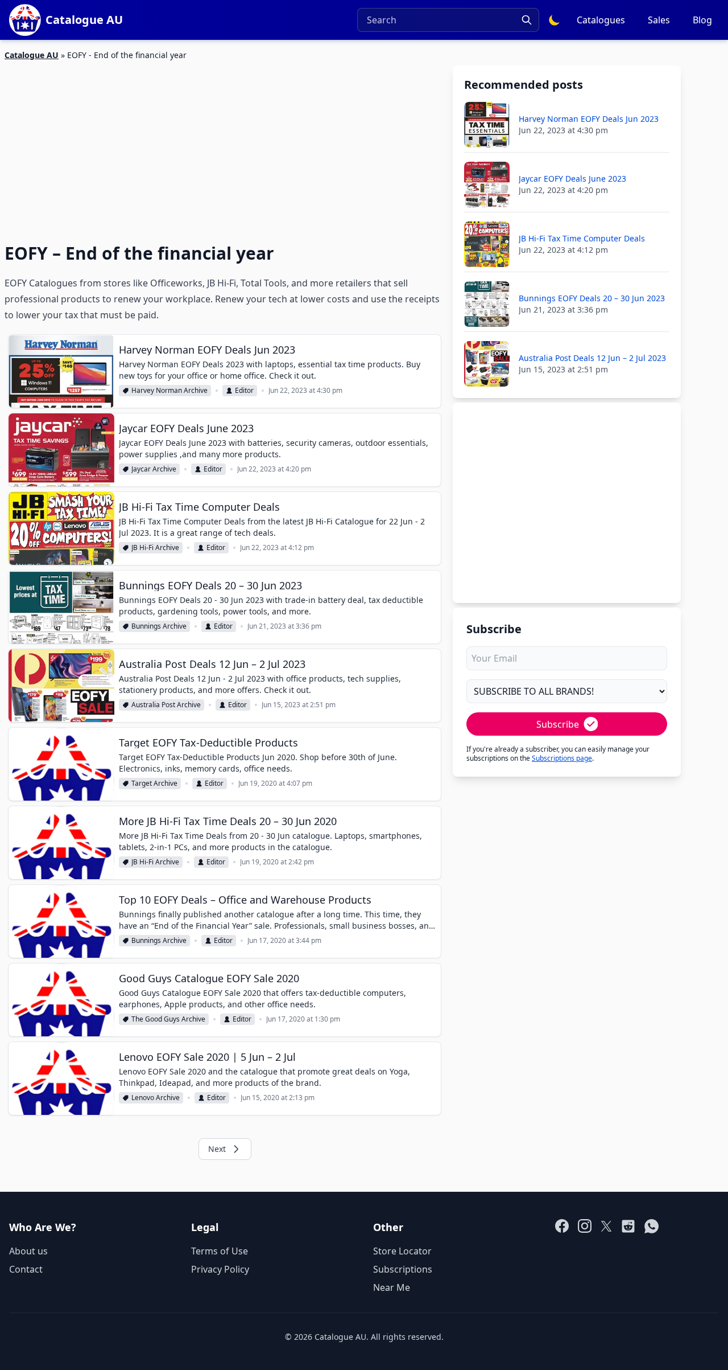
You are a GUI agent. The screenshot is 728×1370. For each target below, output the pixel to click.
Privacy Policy (220, 1269)
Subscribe (557, 724)
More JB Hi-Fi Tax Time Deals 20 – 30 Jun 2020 (228, 821)
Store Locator (402, 1251)
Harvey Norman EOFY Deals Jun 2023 (207, 349)
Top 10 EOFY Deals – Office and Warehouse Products (245, 900)
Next (217, 1148)
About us (28, 1251)
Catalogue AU (32, 55)
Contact (26, 1269)
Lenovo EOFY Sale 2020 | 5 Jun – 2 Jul (207, 1057)
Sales (659, 20)
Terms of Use (219, 1251)
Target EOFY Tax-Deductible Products (208, 742)
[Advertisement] (223, 145)
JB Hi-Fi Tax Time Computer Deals (199, 507)
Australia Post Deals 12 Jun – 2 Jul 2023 (212, 664)
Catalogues (601, 20)
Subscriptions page (562, 758)
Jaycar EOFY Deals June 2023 (186, 428)
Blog (702, 20)
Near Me (391, 1287)
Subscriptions (402, 1269)
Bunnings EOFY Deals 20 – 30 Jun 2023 (210, 585)
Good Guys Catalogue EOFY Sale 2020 (209, 978)
